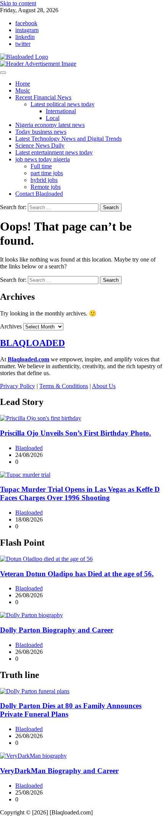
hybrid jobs (44, 180)
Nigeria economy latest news (50, 125)
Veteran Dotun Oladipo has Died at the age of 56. (77, 574)
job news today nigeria (42, 159)
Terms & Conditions (63, 386)
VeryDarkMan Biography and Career (59, 771)
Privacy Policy (17, 386)
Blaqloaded (29, 448)
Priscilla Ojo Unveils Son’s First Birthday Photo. (75, 433)
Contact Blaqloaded (39, 193)
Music (22, 90)
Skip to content (18, 3)
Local (52, 118)
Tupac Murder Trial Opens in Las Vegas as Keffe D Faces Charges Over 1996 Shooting (80, 493)
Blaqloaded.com (28, 359)
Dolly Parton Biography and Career (56, 630)
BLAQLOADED (32, 343)
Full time (41, 166)
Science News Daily (39, 145)
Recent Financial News (43, 97)
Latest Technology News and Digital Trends (68, 138)
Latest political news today (63, 104)
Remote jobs (46, 187)
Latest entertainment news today (54, 152)
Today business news (40, 131)
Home (22, 83)
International (61, 111)
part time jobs (47, 173)
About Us (104, 386)
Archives (11, 326)
